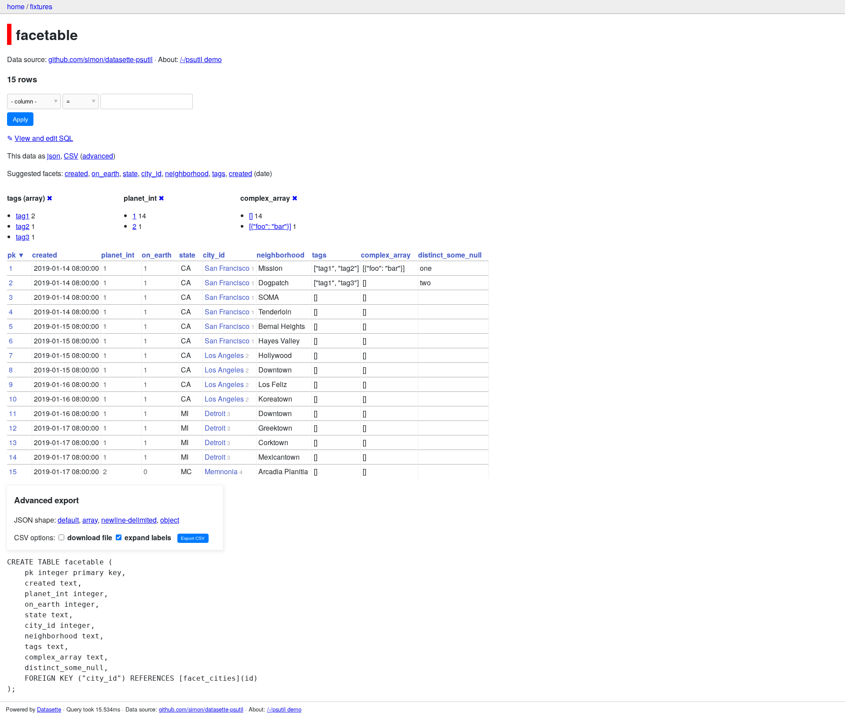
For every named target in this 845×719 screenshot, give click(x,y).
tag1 (22, 215)
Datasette (49, 709)
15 (13, 471)
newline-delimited (129, 520)
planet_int (117, 255)
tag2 (22, 226)
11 (13, 413)
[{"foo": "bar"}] (270, 226)
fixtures (41, 6)
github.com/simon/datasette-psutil (100, 59)
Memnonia (221, 471)
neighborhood (187, 173)
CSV (71, 156)
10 (13, 399)
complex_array (386, 255)
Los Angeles (224, 355)
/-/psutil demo (201, 59)
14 (13, 457)
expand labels (147, 537)
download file (89, 537)
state (130, 173)
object (169, 520)
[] (251, 215)
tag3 (22, 237)
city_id (151, 173)
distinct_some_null (449, 255)
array (90, 520)
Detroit (215, 413)
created (76, 173)
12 (13, 428)
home (16, 6)
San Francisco (227, 268)
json (53, 156)
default (68, 520)
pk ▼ (16, 255)
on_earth (105, 173)
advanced (97, 156)
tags (218, 173)
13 (13, 442)
